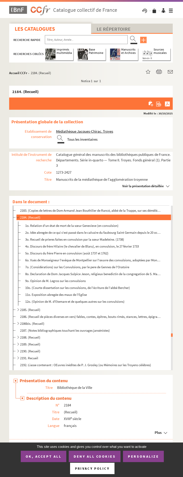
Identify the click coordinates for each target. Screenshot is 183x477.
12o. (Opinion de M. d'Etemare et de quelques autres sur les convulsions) (75, 301)
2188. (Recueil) (30, 337)
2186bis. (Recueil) (32, 323)
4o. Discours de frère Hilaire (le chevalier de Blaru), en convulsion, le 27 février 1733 (82, 246)
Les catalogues (35, 28)
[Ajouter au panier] (151, 103)
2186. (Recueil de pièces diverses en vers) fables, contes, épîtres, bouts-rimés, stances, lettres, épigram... (90, 317)
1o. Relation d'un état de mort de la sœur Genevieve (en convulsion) (72, 225)
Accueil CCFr (18, 73)
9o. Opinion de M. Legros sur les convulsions (55, 281)
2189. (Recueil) (30, 344)
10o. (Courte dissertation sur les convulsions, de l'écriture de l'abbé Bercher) (77, 288)
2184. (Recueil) (30, 217)
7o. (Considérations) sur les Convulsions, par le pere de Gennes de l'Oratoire (77, 267)
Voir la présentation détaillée (143, 186)
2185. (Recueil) (30, 310)
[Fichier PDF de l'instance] (167, 103)
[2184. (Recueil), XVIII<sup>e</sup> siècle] (145, 71)
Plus (158, 432)
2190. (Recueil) (30, 351)
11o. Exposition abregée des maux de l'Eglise (56, 294)
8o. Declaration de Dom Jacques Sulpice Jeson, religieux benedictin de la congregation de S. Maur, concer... (93, 274)
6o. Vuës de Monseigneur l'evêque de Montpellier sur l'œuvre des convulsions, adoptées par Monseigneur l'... (93, 260)
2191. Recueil (29, 358)
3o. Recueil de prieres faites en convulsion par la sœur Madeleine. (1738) (74, 239)
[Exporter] (159, 103)
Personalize (143, 456)
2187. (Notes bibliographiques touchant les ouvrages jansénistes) (65, 330)
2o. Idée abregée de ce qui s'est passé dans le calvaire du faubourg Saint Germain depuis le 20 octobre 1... (93, 232)
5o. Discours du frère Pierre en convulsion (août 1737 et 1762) (66, 253)
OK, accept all (43, 456)
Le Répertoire (114, 29)
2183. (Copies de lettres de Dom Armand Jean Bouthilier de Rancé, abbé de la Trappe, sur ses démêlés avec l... (90, 210)
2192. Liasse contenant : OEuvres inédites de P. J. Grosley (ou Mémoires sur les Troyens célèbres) (85, 365)
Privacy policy (92, 468)
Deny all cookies (95, 456)
